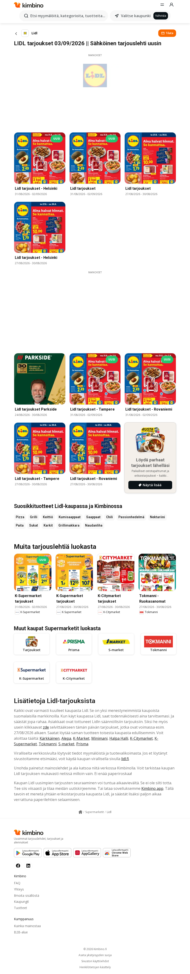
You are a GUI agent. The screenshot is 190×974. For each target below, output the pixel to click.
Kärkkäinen (50, 738)
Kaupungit (21, 901)
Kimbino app (152, 788)
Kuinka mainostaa (27, 926)
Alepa (66, 738)
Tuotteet (20, 908)
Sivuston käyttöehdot (95, 961)
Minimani (99, 738)
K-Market (81, 738)
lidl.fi (125, 758)
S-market (66, 743)
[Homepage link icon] (80, 812)
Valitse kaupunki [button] (136, 15)
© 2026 (95, 949)
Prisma (82, 743)
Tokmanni (48, 743)
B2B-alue (21, 932)
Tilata (169, 33)
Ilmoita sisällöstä (26, 895)
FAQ (17, 883)
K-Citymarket (141, 738)
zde (46, 727)
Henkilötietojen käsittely (95, 967)
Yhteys (19, 889)
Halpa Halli (118, 738)
